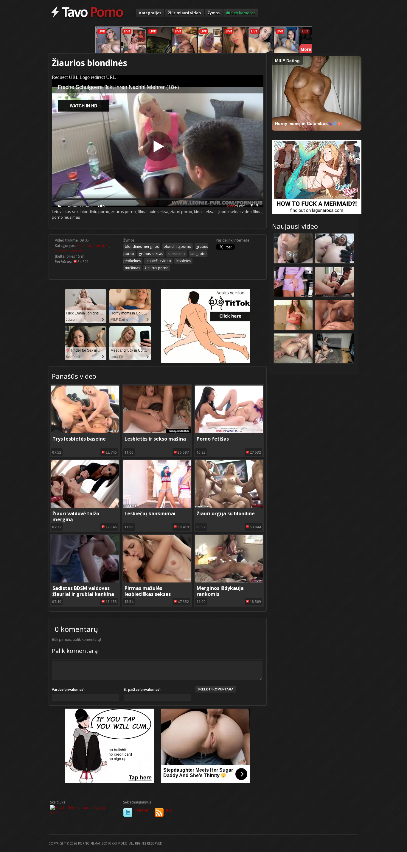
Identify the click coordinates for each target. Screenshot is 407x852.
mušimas (132, 267)
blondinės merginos (142, 246)
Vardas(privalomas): (69, 689)
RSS (169, 810)
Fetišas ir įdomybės (93, 245)
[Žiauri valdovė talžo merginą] (85, 506)
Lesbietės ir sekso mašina (155, 439)
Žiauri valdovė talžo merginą (75, 516)
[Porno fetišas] (229, 431)
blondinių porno (177, 246)
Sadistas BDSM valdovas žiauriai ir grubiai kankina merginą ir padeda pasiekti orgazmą (85, 597)
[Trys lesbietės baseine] (85, 431)
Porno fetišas (213, 439)
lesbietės (183, 260)
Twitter (142, 810)
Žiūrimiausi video (184, 12)
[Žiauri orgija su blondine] (229, 506)
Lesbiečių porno (68, 250)
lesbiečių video (158, 260)
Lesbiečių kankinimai (150, 513)
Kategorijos (150, 12)
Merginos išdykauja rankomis (220, 591)
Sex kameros (242, 12)
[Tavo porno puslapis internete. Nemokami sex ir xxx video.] (87, 18)
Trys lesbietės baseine (79, 439)
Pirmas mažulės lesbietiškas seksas (148, 591)
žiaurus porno (157, 267)
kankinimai (177, 253)
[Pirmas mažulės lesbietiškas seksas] (157, 581)
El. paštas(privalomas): (142, 689)
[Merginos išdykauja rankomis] (229, 581)
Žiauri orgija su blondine (226, 513)
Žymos (214, 12)
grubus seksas (151, 253)
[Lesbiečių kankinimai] (157, 506)
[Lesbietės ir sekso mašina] (157, 431)
